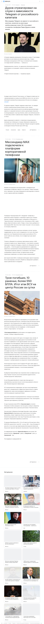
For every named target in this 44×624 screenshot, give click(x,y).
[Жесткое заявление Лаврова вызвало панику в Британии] (12, 557)
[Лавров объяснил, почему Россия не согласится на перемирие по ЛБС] (31, 575)
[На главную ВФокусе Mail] (7, 1)
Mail (2, 623)
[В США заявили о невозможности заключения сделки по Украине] (12, 575)
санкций (6, 101)
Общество (23, 4)
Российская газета (19, 139)
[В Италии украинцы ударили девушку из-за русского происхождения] (31, 594)
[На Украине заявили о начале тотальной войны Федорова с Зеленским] (12, 594)
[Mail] (4, 1)
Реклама (9, 623)
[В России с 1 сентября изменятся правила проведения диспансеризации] (31, 484)
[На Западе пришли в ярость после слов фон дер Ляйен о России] (12, 484)
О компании (5, 623)
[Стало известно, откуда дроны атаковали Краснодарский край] (12, 612)
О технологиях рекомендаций (35, 623)
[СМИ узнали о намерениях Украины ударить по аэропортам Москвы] (31, 557)
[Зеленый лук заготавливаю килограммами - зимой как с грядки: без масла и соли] (31, 520)
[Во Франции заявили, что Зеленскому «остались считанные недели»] (31, 502)
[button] (22, 42)
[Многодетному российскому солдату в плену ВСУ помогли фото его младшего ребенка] (12, 502)
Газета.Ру (17, 4)
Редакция (14, 623)
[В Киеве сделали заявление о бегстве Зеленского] (12, 539)
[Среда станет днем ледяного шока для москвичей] (31, 539)
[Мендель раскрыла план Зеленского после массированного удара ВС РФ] (12, 520)
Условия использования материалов (22, 623)
